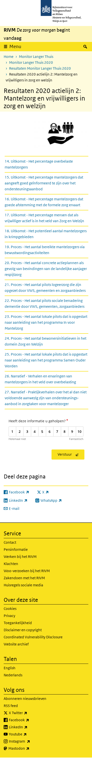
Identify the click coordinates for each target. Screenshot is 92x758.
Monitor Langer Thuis (36, 56)
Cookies (10, 608)
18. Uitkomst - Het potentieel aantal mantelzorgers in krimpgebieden (46, 234)
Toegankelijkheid (18, 622)
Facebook (30, 719)
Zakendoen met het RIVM (24, 578)
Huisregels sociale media (23, 585)
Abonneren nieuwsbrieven (25, 698)
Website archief (16, 644)
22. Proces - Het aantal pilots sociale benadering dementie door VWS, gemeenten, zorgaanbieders (44, 303)
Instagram (30, 741)
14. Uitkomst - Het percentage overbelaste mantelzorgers (39, 164)
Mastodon (29, 748)
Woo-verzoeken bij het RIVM (27, 570)
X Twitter (29, 712)
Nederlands (13, 675)
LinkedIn (29, 726)
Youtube (28, 734)
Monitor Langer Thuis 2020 (31, 62)
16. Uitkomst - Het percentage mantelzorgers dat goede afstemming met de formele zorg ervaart (44, 202)
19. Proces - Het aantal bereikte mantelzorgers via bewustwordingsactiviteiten (45, 249)
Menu (15, 46)
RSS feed (11, 705)
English (9, 668)
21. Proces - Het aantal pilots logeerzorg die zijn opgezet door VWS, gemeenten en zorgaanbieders (45, 287)
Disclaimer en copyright (23, 630)
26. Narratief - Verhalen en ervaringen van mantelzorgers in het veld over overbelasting (40, 379)
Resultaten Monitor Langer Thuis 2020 (40, 68)
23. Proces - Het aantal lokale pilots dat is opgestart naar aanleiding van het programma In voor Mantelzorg (46, 322)
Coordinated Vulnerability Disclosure (33, 637)
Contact (10, 542)
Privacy (9, 615)
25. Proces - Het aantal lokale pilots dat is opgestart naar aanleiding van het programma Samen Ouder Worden (46, 360)
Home (8, 56)
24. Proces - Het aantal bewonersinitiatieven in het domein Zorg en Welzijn (45, 341)
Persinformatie (16, 549)
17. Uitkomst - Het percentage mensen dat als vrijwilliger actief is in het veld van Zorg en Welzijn (44, 218)
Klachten (11, 563)
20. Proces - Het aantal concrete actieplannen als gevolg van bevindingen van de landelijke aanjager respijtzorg (46, 268)
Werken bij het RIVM (20, 556)
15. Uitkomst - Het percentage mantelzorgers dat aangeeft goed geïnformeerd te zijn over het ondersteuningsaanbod (44, 183)
